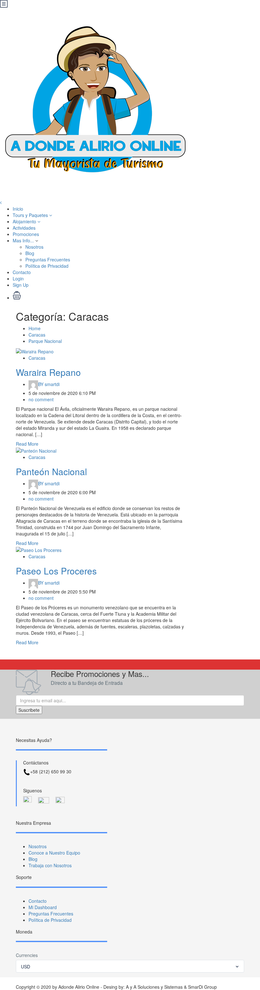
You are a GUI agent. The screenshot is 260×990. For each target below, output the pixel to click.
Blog (29, 253)
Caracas (37, 334)
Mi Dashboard (43, 907)
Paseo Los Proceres (56, 570)
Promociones (26, 234)
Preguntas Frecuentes (47, 259)
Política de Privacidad (46, 266)
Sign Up (21, 285)
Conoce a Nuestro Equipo (54, 852)
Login (18, 278)
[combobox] (130, 966)
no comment (41, 399)
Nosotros (34, 247)
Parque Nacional (45, 341)
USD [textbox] (25, 966)
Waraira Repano (48, 372)
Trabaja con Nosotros (50, 865)
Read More (27, 444)
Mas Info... (23, 240)
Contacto (22, 272)
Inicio (18, 209)
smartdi (49, 384)
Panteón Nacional (51, 471)
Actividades (24, 228)
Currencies (27, 955)
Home (35, 328)
